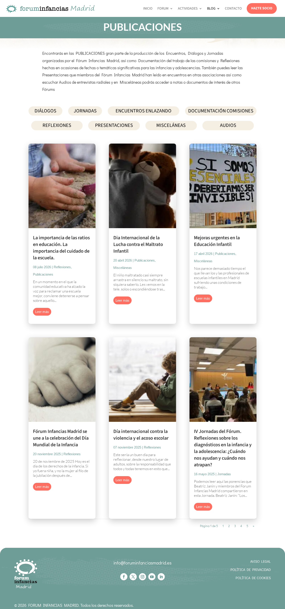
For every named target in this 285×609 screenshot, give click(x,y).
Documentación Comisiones (220, 110)
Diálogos (45, 110)
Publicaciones (43, 274)
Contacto (233, 8)
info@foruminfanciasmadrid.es (142, 563)
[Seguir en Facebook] (123, 576)
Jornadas (85, 110)
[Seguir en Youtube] (151, 576)
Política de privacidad (250, 569)
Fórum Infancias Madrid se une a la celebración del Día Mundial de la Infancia (61, 438)
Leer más (42, 312)
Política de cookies (253, 577)
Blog (211, 8)
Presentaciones (114, 125)
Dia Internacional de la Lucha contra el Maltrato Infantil (138, 244)
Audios (228, 125)
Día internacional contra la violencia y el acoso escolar (141, 435)
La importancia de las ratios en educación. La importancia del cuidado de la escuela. (61, 247)
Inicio (148, 8)
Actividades (188, 8)
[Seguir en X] (133, 576)
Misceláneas (171, 125)
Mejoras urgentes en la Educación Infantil (217, 241)
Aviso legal (260, 561)
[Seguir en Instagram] (142, 576)
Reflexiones (57, 125)
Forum (163, 8)
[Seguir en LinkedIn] (161, 576)
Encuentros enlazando (143, 110)
